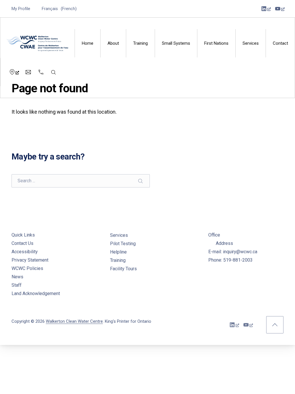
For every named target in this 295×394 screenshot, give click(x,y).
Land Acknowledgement (36, 293)
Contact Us (22, 243)
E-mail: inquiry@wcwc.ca (232, 251)
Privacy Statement (30, 260)
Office (214, 235)
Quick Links (23, 235)
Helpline (118, 252)
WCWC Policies (27, 268)
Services (251, 43)
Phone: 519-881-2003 (230, 260)
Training (140, 43)
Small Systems (176, 43)
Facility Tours (123, 268)
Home (87, 43)
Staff (17, 285)
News (17, 276)
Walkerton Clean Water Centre (74, 321)
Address (224, 243)
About (113, 43)
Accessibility (25, 251)
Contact (280, 43)
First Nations (216, 43)
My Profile (21, 8)
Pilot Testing (123, 243)
